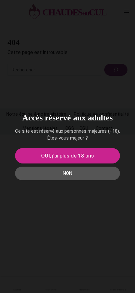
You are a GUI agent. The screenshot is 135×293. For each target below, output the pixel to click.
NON (67, 173)
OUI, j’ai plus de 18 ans (67, 155)
